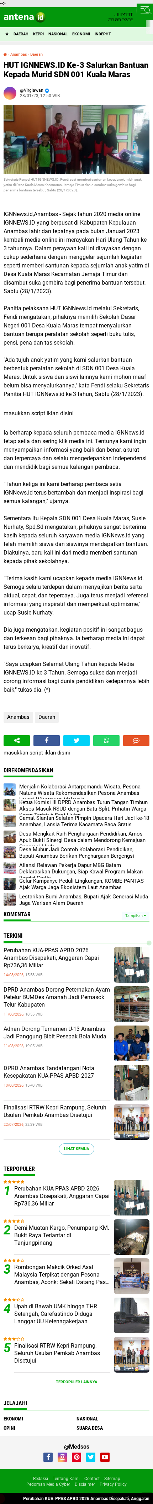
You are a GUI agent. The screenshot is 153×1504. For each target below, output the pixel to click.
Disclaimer (85, 1484)
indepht (103, 34)
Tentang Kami (66, 1478)
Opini (9, 1428)
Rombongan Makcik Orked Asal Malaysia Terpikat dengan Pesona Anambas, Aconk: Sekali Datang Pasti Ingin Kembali (61, 1275)
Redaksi (40, 1478)
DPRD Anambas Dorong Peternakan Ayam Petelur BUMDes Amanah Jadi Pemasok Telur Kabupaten (57, 997)
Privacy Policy (113, 1484)
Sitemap (112, 1478)
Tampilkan (134, 915)
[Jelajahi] (145, 10)
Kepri (38, 34)
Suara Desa (89, 1428)
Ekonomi (81, 34)
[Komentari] (136, 740)
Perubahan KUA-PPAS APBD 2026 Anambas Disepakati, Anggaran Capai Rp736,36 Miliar (51, 958)
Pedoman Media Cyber (48, 1484)
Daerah (21, 34)
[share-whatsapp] (106, 740)
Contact (92, 1478)
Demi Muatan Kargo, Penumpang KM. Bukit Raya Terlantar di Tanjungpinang (61, 1235)
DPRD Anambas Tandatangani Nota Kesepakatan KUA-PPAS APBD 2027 (49, 1072)
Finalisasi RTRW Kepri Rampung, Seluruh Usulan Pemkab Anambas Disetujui (55, 1111)
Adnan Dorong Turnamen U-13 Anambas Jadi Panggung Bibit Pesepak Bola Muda (55, 1033)
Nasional (58, 34)
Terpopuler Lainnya (76, 1382)
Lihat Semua (76, 1149)
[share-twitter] (76, 740)
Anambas (18, 717)
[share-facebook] (46, 740)
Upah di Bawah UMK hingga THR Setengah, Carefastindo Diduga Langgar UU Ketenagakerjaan (55, 1314)
